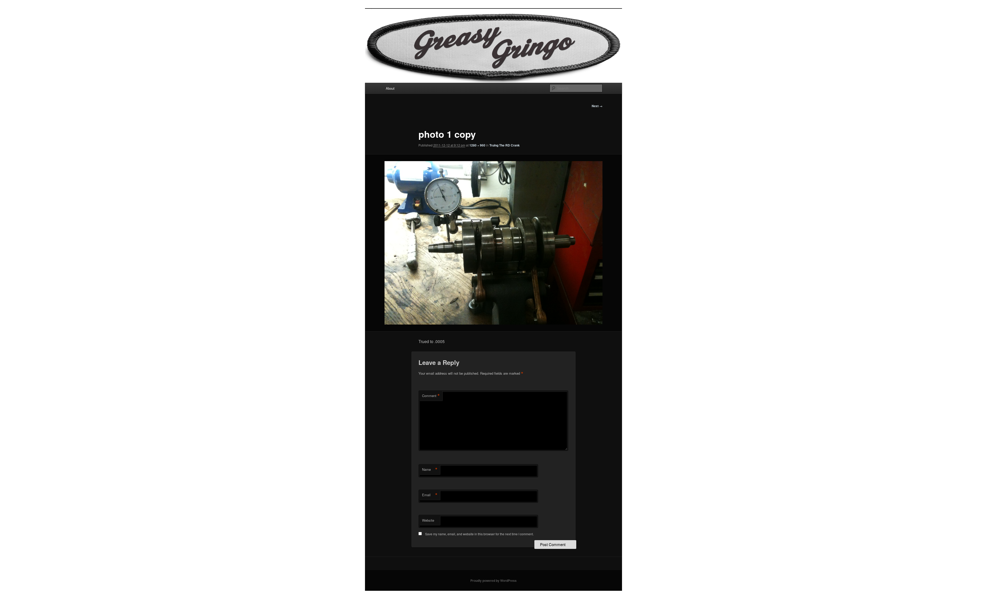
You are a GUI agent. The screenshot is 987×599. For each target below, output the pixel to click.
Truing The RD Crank (504, 145)
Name (429, 469)
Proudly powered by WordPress (493, 580)
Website (428, 520)
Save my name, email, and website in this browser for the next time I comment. (479, 534)
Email (429, 495)
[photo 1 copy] (493, 243)
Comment (431, 396)
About (390, 88)
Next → (597, 106)
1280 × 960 (477, 145)
